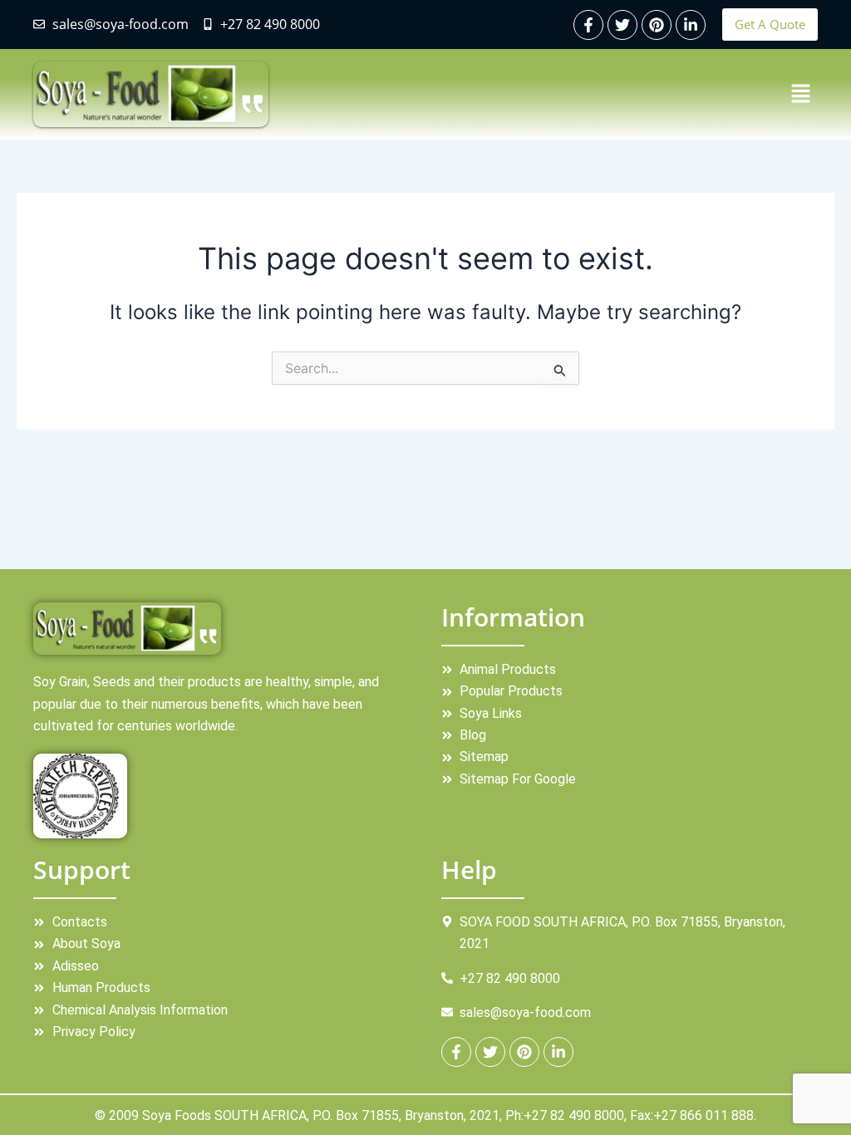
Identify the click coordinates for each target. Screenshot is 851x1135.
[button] (801, 94)
